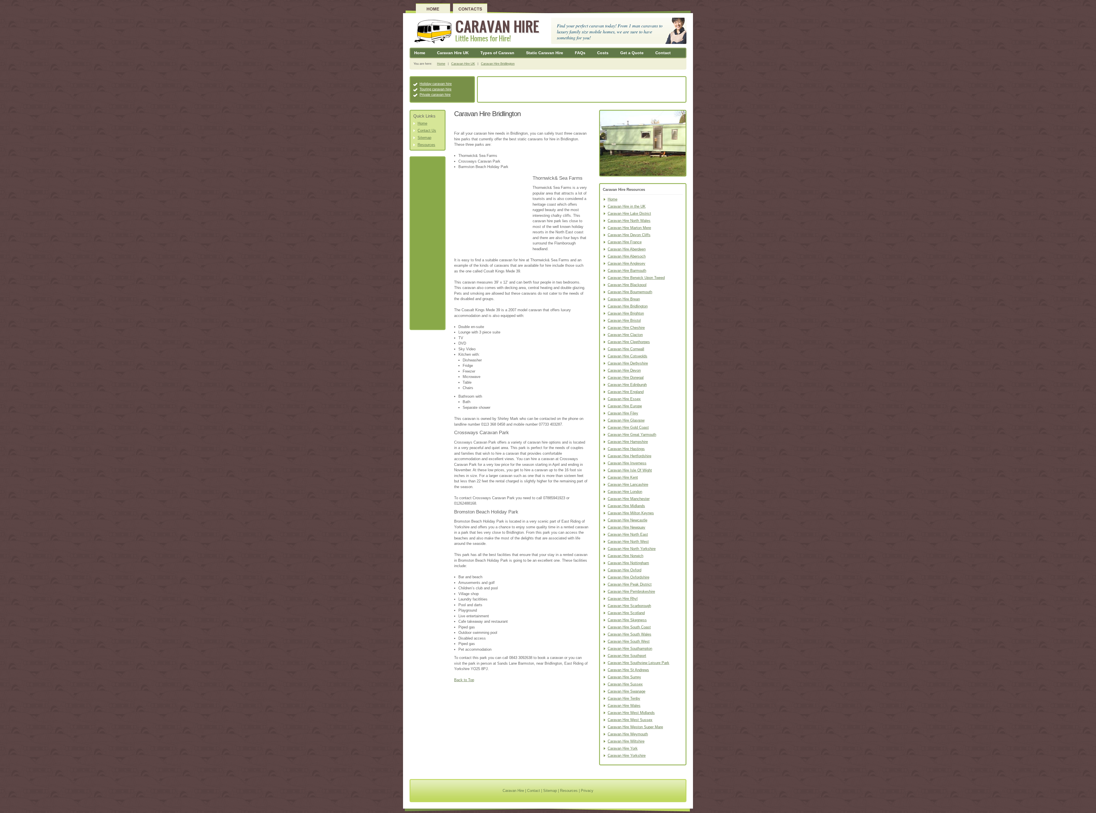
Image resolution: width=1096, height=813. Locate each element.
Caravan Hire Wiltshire (626, 741)
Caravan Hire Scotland (626, 613)
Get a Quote (632, 52)
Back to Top (464, 680)
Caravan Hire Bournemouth (630, 292)
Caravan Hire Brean (624, 299)
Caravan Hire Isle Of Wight (630, 470)
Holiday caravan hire (436, 84)
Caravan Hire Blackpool (627, 285)
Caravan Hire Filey (623, 413)
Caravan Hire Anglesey (626, 263)
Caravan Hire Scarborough (629, 606)
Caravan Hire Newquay (626, 527)
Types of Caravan (497, 52)
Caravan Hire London (625, 492)
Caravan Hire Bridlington (498, 63)
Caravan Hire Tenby (624, 698)
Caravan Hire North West (628, 541)
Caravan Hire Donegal (626, 377)
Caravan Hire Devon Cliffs (629, 235)
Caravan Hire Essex (624, 399)
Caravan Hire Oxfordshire (628, 577)
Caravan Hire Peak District (630, 584)
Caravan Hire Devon (624, 370)
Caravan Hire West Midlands (631, 713)
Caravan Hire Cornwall (626, 349)
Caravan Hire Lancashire (628, 484)
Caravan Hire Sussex (625, 684)
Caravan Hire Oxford (624, 570)
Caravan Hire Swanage (626, 691)
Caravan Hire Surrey (624, 677)
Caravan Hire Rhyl (623, 598)
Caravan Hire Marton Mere (629, 228)
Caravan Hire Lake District (629, 213)
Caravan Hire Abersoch (627, 256)
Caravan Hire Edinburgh (627, 385)
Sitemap (424, 138)
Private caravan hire (435, 95)
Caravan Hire (513, 790)
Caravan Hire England (626, 392)
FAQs (580, 52)
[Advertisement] (582, 90)
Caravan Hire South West (629, 641)
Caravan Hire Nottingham (628, 563)
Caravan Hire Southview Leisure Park (638, 663)
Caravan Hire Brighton (626, 313)
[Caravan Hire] (475, 31)
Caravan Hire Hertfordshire (629, 456)
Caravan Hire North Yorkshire (632, 549)
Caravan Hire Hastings (626, 449)
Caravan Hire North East (628, 534)
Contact (663, 52)
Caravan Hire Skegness (627, 620)
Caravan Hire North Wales (629, 221)
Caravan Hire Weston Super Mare (635, 727)
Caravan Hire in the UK (627, 206)
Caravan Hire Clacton (625, 335)
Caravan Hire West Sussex (630, 720)
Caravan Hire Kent (623, 477)
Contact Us (427, 130)
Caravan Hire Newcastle (627, 520)
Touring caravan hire (436, 89)
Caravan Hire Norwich (625, 556)
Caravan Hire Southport (627, 656)
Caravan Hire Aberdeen (627, 249)
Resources (426, 145)
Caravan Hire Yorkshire (627, 755)
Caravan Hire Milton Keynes (631, 513)
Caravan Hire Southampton (630, 648)
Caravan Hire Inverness (627, 463)
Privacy (587, 790)
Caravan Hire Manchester (629, 499)
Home (419, 52)
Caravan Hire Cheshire (626, 327)
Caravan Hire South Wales (629, 634)
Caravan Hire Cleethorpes (629, 342)
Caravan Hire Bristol (624, 320)
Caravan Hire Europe (625, 406)
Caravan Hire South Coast (629, 627)
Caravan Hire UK (453, 52)
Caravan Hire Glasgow (626, 420)
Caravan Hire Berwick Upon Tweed (636, 278)
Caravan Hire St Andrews (628, 670)
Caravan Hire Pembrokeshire (631, 591)
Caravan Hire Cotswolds (627, 356)
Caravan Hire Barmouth (627, 270)
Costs (603, 52)
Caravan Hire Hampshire (628, 442)
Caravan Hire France (625, 242)
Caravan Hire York (623, 748)
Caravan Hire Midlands (626, 506)
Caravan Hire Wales (624, 705)
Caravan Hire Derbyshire (628, 363)
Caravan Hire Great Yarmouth (632, 434)
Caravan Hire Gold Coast (628, 427)
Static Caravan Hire (544, 52)
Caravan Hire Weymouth (628, 734)
